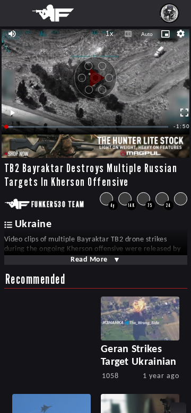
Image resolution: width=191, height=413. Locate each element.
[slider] (87, 127)
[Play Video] (95, 74)
